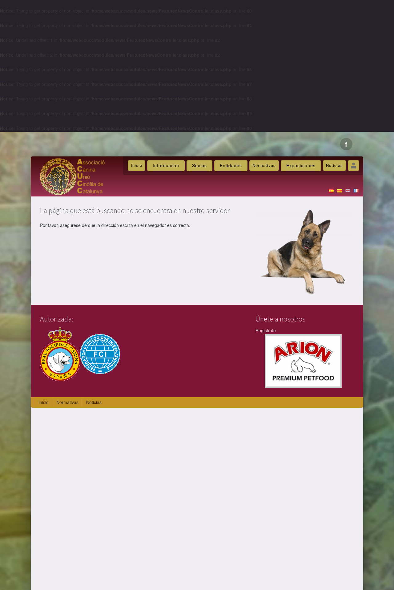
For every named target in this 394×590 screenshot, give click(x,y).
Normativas (264, 165)
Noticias (334, 165)
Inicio (136, 165)
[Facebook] (346, 144)
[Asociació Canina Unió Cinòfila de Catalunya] (72, 176)
